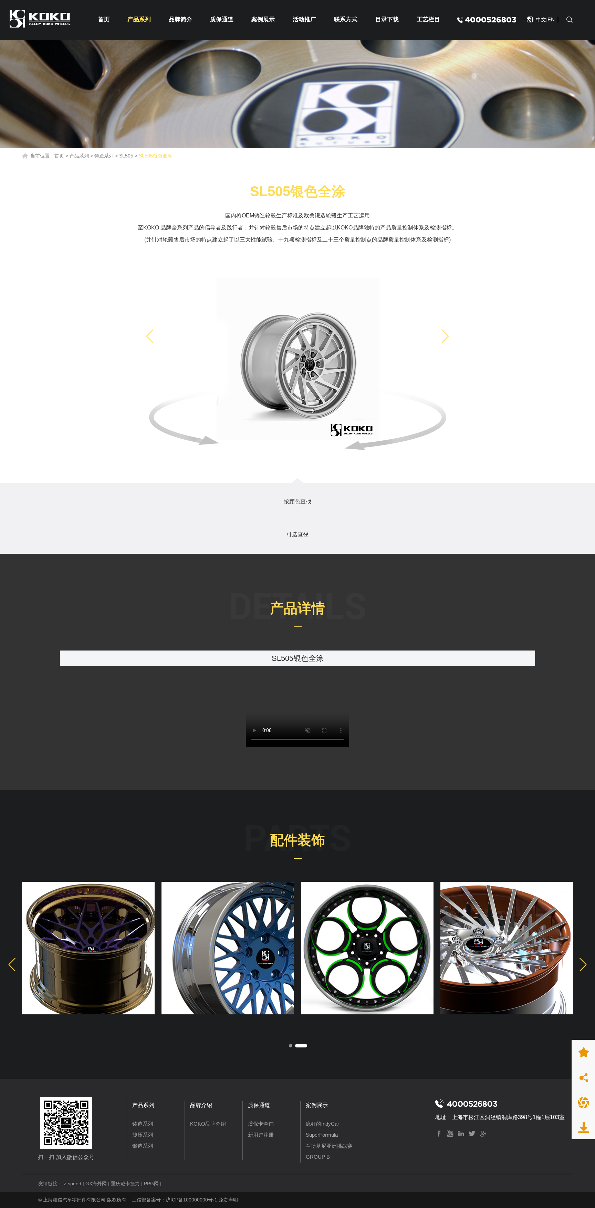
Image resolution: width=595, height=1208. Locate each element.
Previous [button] (149, 336)
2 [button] (305, 1045)
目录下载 (387, 19)
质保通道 (221, 19)
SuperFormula (322, 1135)
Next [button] (445, 336)
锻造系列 (142, 1146)
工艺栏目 (428, 19)
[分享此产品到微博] (583, 1077)
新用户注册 (261, 1135)
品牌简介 (180, 19)
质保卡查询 (261, 1124)
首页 (103, 19)
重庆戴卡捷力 (125, 1183)
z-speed (72, 1183)
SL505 (126, 155)
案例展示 (263, 19)
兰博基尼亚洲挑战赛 (329, 1146)
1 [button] (295, 1045)
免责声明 (228, 1199)
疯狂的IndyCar (322, 1124)
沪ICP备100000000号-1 (191, 1199)
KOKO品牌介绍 (208, 1124)
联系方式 (345, 19)
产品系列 (139, 19)
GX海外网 (96, 1183)
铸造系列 (104, 155)
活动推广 (304, 19)
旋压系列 (142, 1135)
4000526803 (490, 19)
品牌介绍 (201, 1105)
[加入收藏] (583, 1052)
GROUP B (318, 1157)
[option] (297, 359)
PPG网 (151, 1183)
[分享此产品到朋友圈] (583, 1101)
